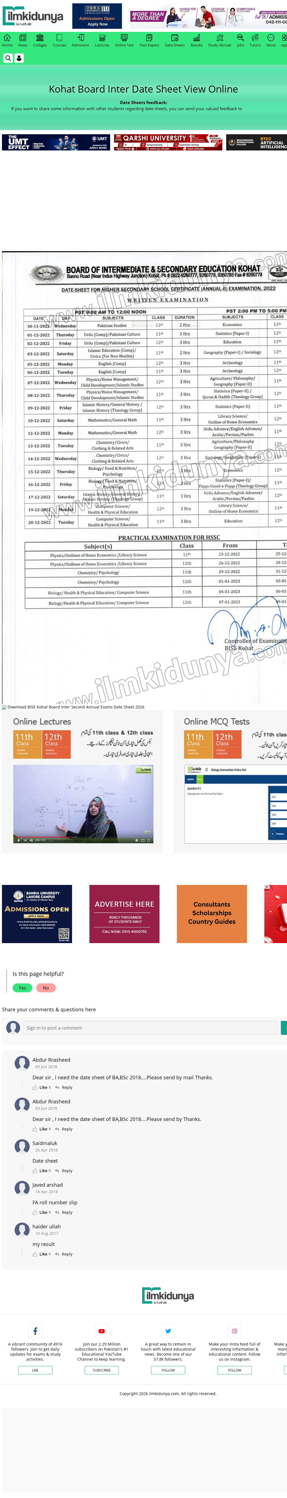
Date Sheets (175, 45)
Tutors (255, 45)
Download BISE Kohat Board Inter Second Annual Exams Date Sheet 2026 (75, 707)
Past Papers (149, 45)
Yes (22, 988)
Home (7, 45)
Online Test (124, 45)
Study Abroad (219, 45)
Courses (59, 45)
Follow (168, 1370)
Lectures (102, 45)
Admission (80, 45)
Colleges (40, 45)
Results (197, 45)
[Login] (19, 58)
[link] (97, 16)
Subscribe (102, 1370)
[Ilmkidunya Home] (33, 16)
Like (35, 1370)
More (271, 45)
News (22, 45)
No (46, 988)
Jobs (240, 45)
